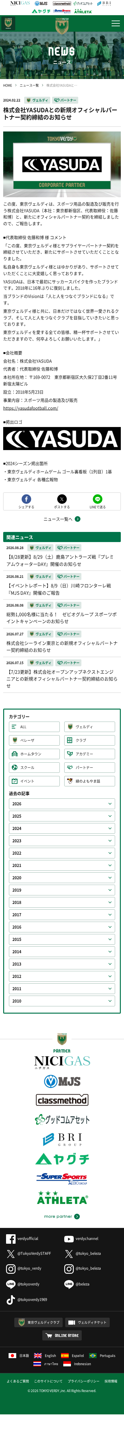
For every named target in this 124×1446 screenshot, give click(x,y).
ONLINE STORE (67, 1335)
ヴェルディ (40, 100)
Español (78, 1355)
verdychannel (87, 1238)
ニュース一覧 (29, 85)
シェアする (26, 506)
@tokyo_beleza (88, 1253)
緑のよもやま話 (88, 781)
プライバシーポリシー (84, 1381)
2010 (16, 1001)
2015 (16, 939)
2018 (16, 902)
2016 (16, 927)
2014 (16, 952)
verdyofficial (27, 1238)
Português (107, 1355)
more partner (58, 1216)
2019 (16, 890)
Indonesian (82, 1363)
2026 (16, 804)
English (50, 1355)
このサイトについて (48, 1381)
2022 (16, 853)
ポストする (62, 506)
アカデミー (84, 754)
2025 (16, 816)
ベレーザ (27, 740)
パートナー (68, 100)
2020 (16, 878)
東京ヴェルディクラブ (43, 1322)
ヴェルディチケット (92, 1322)
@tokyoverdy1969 (32, 1299)
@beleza (82, 1284)
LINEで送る (98, 506)
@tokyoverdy (28, 1284)
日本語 (24, 1355)
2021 (16, 865)
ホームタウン (30, 754)
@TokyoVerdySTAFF (34, 1253)
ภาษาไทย (51, 1363)
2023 (16, 841)
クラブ (81, 740)
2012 (16, 976)
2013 (16, 964)
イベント (27, 781)
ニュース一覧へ (58, 519)
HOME (7, 85)
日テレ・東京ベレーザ (8, 23)
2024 (16, 828)
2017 (16, 915)
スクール (27, 767)
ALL (23, 726)
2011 (16, 988)
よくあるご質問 (18, 1381)
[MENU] (116, 23)
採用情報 (111, 1381)
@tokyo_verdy (29, 1268)
